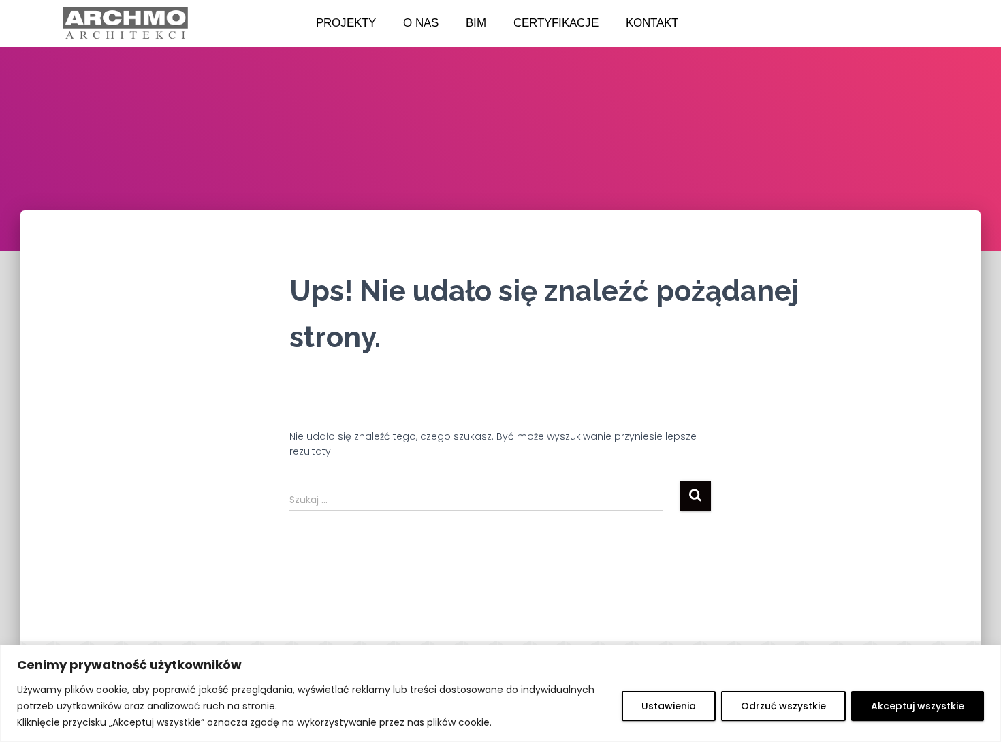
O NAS (421, 22)
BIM (476, 22)
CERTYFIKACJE (556, 22)
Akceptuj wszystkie (917, 706)
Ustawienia (668, 706)
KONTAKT (652, 22)
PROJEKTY (346, 22)
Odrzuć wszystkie (783, 706)
